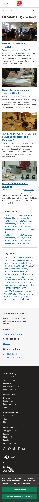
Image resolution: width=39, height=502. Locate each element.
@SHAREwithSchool (10, 354)
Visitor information (10, 380)
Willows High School (21, 297)
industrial (30, 274)
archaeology (15, 260)
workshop (24, 299)
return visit (21, 285)
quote (15, 285)
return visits (30, 285)
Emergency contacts (11, 386)
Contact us (7, 383)
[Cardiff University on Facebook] (9, 449)
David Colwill (29, 50)
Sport (5, 407)
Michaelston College (19, 277)
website (27, 294)
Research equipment (11, 404)
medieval (7, 277)
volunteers (18, 293)
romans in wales (21, 288)
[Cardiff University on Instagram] (4, 449)
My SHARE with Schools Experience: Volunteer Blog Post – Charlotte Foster (19, 228)
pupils (28, 282)
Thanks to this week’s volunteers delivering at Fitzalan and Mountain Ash (19, 136)
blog (26, 260)
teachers (28, 291)
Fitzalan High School (22, 272)
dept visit (31, 266)
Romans (8, 287)
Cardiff (20, 263)
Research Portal (9, 443)
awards (22, 260)
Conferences (8, 401)
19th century (10, 257)
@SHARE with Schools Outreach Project (16, 358)
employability (23, 269)
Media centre (8, 437)
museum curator (20, 280)
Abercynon (19, 257)
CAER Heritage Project (10, 263)
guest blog (20, 274)
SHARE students (19, 291)
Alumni (6, 419)
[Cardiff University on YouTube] (23, 449)
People (6, 440)
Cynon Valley (21, 266)
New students (8, 416)
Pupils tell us (8, 285)
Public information (10, 389)
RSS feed (6, 344)
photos (22, 282)
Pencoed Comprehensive (11, 282)
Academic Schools (10, 377)
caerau (30, 260)
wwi (32, 300)
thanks (7, 294)
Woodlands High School (11, 300)
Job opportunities (10, 431)
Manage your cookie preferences (19, 496)
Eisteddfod (14, 269)
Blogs (5, 422)
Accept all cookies (19, 489)
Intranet (6, 434)
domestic (7, 269)
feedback (9, 271)
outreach (30, 280)
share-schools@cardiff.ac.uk (13, 334)
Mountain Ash (9, 280)
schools (9, 290)
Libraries (6, 398)
